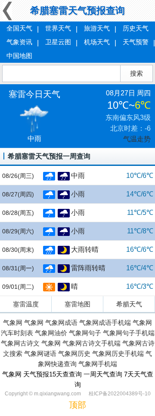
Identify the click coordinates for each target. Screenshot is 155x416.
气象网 (12, 322)
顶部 (77, 405)
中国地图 (19, 55)
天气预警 (136, 42)
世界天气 (58, 28)
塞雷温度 (26, 304)
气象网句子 (85, 332)
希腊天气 (129, 304)
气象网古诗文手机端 (91, 343)
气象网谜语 (40, 353)
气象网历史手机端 (118, 353)
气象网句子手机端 (129, 332)
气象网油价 (51, 332)
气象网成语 (61, 322)
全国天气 (19, 28)
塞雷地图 (77, 304)
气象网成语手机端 (105, 322)
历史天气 (136, 28)
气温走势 (137, 139)
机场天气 (97, 42)
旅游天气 (97, 28)
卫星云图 (58, 42)
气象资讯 (19, 42)
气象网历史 (74, 353)
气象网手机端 (97, 363)
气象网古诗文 (20, 343)
